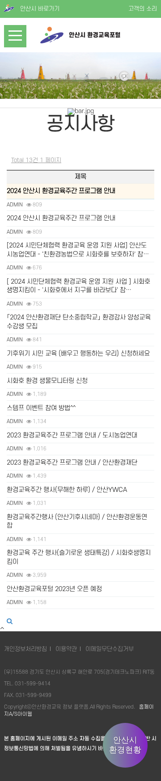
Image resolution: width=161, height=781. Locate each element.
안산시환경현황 (125, 744)
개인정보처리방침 (25, 649)
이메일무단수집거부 (109, 649)
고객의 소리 (142, 8)
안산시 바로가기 (38, 8)
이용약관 (66, 649)
